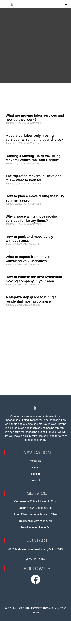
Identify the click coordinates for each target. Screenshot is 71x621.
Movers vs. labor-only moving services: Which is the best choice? (34, 138)
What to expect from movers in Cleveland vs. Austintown (30, 259)
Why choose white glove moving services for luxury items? (32, 219)
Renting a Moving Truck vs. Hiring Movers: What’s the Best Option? (33, 158)
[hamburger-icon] (66, 4)
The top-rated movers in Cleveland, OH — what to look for (34, 178)
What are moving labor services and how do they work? (35, 117)
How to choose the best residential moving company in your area (34, 279)
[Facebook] (35, 579)
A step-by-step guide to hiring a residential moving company (31, 299)
